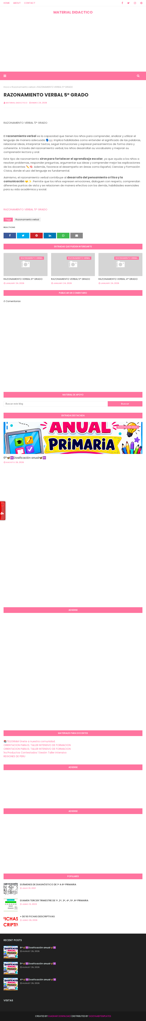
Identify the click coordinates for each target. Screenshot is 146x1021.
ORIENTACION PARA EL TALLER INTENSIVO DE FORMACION (37, 745)
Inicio (6, 86)
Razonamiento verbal (23, 86)
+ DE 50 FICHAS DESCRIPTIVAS (37, 916)
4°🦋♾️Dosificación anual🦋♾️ (38, 979)
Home (7, 2)
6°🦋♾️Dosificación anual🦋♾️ (25, 458)
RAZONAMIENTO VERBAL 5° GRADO (25, 209)
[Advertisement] (73, 43)
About (17, 2)
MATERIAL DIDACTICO (73, 12)
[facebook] (122, 3)
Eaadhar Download (59, 1016)
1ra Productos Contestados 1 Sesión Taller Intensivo (35, 752)
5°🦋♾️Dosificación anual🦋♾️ (38, 963)
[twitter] (128, 3)
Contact (29, 2)
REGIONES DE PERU (14, 756)
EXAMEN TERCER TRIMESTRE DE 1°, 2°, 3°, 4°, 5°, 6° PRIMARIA (54, 900)
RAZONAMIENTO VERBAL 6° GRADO (23, 279)
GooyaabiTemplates (100, 1016)
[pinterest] (140, 3)
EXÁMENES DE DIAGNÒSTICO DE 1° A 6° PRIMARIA (48, 884)
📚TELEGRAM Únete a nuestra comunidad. (29, 741)
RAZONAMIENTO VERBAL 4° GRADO (118, 279)
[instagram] (135, 3)
